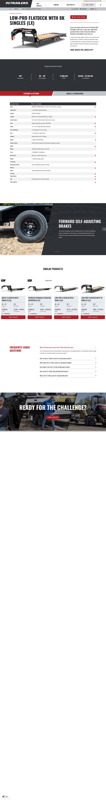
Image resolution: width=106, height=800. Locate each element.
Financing (56, 5)
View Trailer (13, 317)
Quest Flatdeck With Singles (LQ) (10, 299)
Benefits (16, 9)
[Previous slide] (2, 229)
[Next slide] (104, 229)
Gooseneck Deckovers (15, 13)
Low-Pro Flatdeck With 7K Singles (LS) (91, 299)
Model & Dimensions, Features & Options (31, 9)
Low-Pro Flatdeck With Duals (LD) (64, 299)
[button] (71, 4)
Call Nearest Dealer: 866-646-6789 (92, 1)
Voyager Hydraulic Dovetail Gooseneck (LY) (39, 299)
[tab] (31, 93)
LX (10, 9)
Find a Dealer (53, 417)
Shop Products (39, 5)
